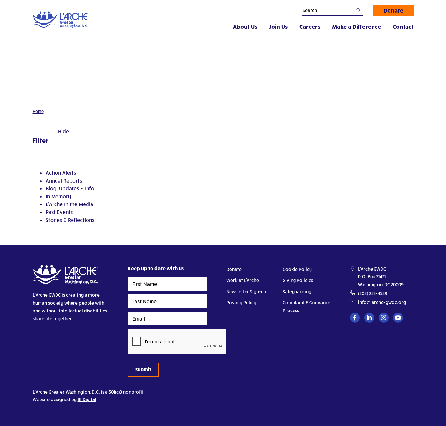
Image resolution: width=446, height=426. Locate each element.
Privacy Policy (241, 302)
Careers (309, 26)
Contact (403, 26)
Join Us (278, 26)
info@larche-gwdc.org (382, 302)
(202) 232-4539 (372, 293)
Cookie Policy (297, 269)
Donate (393, 10)
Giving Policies (298, 280)
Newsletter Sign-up (246, 291)
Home (38, 111)
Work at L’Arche (242, 280)
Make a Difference (356, 26)
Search (358, 10)
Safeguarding (297, 291)
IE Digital (87, 399)
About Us (245, 26)
